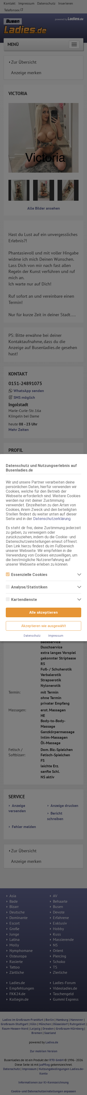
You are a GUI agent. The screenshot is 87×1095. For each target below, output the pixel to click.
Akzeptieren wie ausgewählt (43, 626)
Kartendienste (24, 599)
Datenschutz (32, 635)
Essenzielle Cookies (29, 574)
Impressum (55, 635)
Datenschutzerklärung (52, 518)
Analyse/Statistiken (29, 587)
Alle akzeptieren (43, 612)
